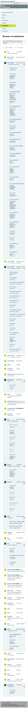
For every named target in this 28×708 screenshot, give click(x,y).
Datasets (4, 15)
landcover (10, 603)
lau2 (8, 612)
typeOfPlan (14, 252)
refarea (13, 443)
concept (13, 485)
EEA (8, 1)
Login (16, 3)
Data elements (5, 20)
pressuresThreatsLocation (14, 183)
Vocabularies (5, 25)
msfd (8, 629)
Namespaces (5, 31)
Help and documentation (7, 12)
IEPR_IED (10, 590)
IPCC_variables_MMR (14, 526)
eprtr (8, 394)
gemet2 (9, 482)
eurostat (9, 414)
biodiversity (10, 361)
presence (14, 319)
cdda (8, 364)
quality (13, 323)
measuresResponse (14, 153)
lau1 (8, 608)
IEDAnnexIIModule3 (11, 575)
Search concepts (20, 47)
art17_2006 (10, 261)
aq (8, 51)
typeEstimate (14, 243)
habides (9, 532)
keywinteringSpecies (14, 119)
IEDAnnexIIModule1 (11, 569)
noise (9, 653)
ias (8, 538)
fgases (9, 464)
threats (13, 231)
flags (13, 430)
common (10, 368)
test (8, 670)
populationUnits (14, 166)
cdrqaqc (14, 73)
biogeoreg (14, 277)
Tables (3, 17)
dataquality (10, 379)
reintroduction (14, 332)
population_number (14, 309)
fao (8, 419)
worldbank (10, 685)
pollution (14, 305)
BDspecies (14, 68)
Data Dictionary (13, 9)
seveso (9, 664)
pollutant (14, 562)
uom (8, 674)
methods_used (14, 300)
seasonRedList (14, 221)
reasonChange (14, 199)
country (13, 690)
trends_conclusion (14, 349)
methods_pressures (14, 291)
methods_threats (14, 296)
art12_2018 (10, 62)
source (13, 497)
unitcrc (13, 454)
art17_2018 (10, 355)
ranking (13, 193)
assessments (14, 272)
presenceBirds (14, 177)
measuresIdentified (14, 132)
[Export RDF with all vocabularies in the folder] (24, 64)
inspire (9, 597)
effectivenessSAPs (14, 106)
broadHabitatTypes (14, 634)
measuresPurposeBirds (14, 145)
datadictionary (11, 374)
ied (8, 543)
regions (13, 640)
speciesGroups (14, 646)
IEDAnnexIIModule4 (11, 583)
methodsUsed (14, 160)
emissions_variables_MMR (14, 521)
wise (8, 679)
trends (13, 238)
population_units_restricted (14, 314)
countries (14, 82)
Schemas (4, 23)
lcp (8, 623)
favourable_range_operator (14, 282)
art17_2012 (10, 267)
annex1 (13, 548)
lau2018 (9, 616)
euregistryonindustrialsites (11, 408)
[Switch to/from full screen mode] (19, 3)
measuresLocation (14, 139)
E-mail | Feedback (6, 703)
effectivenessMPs (14, 91)
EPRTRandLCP (11, 401)
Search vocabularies (9, 47)
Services (4, 28)
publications (11, 659)
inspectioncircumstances (14, 555)
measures (14, 125)
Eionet (8, 9)
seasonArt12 (14, 212)
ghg (8, 516)
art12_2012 (10, 57)
